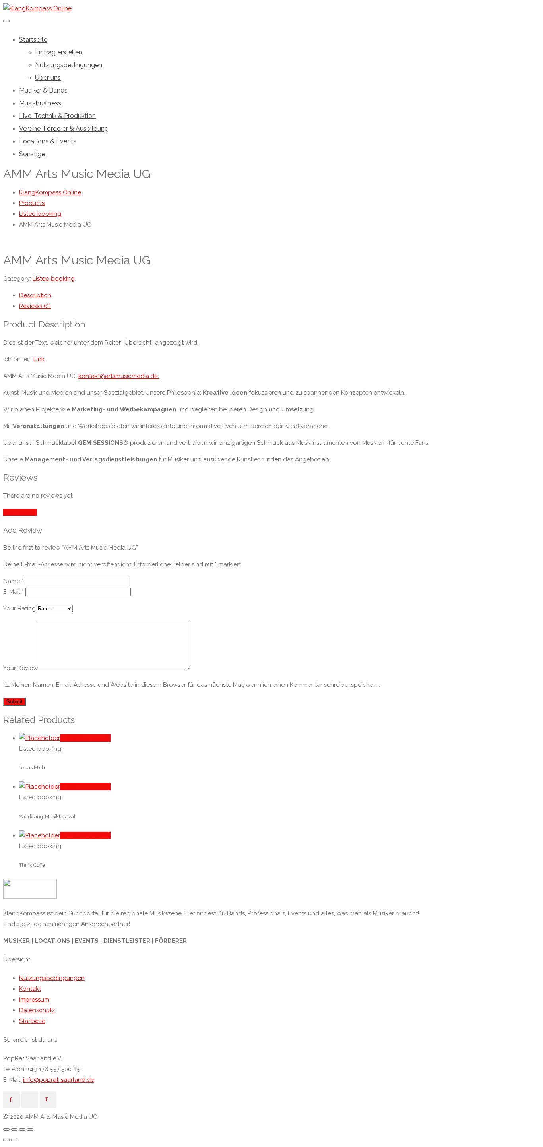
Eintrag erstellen (58, 52)
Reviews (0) (35, 306)
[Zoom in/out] (30, 1129)
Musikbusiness (40, 103)
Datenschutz (37, 1010)
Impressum (34, 999)
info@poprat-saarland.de (58, 1079)
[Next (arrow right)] (14, 1140)
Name (13, 581)
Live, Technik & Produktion (57, 116)
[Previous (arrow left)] (6, 1140)
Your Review (20, 668)
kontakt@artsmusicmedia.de (118, 376)
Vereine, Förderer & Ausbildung (64, 128)
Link (39, 359)
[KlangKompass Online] (37, 8)
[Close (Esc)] (6, 1129)
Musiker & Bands (43, 90)
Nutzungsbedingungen (68, 65)
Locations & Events (47, 141)
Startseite (33, 39)
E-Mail (13, 591)
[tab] (279, 295)
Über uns (48, 77)
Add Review (20, 512)
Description (35, 295)
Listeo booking (54, 278)
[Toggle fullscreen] (22, 1129)
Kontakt (30, 988)
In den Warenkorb (85, 738)
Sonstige (32, 154)
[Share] (14, 1129)
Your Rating (19, 608)
